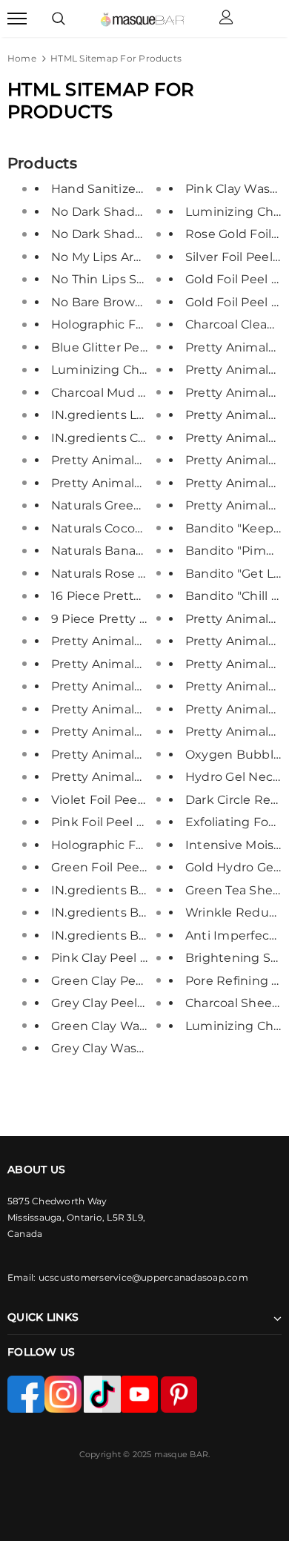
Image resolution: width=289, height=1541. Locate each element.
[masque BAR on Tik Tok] (102, 1393)
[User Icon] (226, 19)
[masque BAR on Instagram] (64, 1393)
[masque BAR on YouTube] (140, 1393)
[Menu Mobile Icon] (17, 19)
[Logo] (142, 19)
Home (21, 58)
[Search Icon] (58, 18)
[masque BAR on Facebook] (25, 1393)
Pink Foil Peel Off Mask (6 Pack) (145, 822)
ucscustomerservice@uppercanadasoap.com (143, 1277)
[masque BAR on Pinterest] (179, 1393)
